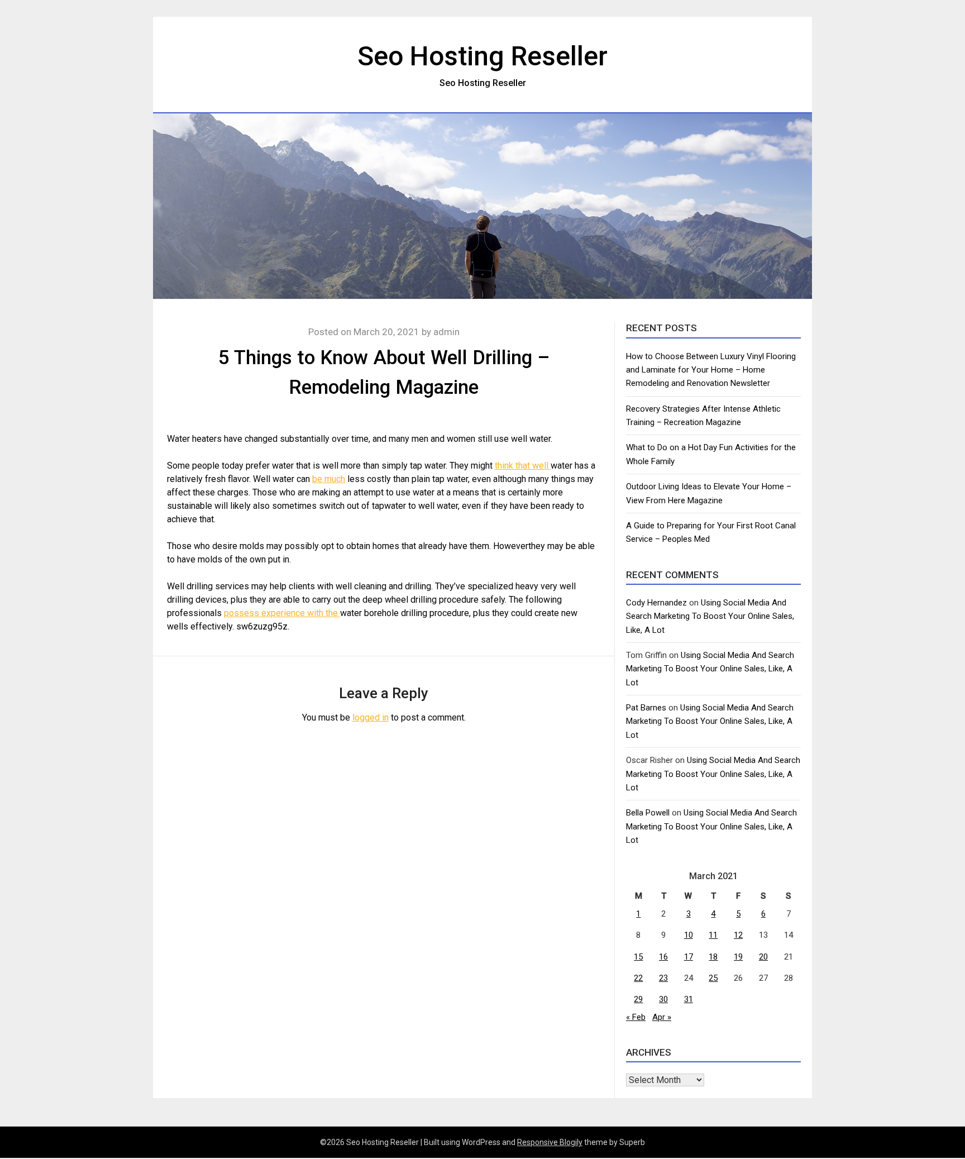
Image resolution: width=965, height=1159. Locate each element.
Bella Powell (648, 813)
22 (638, 978)
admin (446, 331)
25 (713, 978)
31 (688, 999)
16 (663, 957)
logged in (370, 717)
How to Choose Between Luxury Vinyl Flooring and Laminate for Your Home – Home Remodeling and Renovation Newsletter (711, 370)
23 (663, 978)
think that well (523, 465)
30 (663, 999)
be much (328, 479)
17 (688, 957)
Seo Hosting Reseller (482, 56)
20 (763, 957)
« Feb (636, 1017)
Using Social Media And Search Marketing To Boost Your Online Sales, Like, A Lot (710, 616)
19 (738, 957)
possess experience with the (282, 613)
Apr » (661, 1017)
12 (738, 935)
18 (713, 957)
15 (638, 957)
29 (638, 999)
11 (713, 935)
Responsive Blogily (549, 1142)
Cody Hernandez (656, 603)
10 (688, 935)
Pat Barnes (646, 708)
